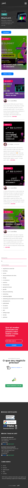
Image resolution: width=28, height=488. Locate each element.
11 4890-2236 (4, 442)
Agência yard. (6, 469)
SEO (4, 310)
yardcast (5, 317)
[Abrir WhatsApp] (25, 484)
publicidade (6, 303)
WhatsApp (11, 444)
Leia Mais (14, 116)
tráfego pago (6, 312)
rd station (5, 305)
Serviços (5, 467)
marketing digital (7, 296)
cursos (4, 273)
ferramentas (6, 284)
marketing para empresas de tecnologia (13, 298)
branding (5, 271)
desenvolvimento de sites (9, 275)
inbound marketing (8, 291)
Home (2, 11)
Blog (4, 471)
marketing (5, 294)
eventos (5, 282)
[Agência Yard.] (14, 485)
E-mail (4, 444)
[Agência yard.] (14, 3)
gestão (4, 289)
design (4, 277)
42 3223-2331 (4, 453)
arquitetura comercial (8, 268)
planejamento (6, 301)
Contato (5, 473)
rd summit (5, 308)
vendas (5, 315)
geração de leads (7, 287)
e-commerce (6, 280)
